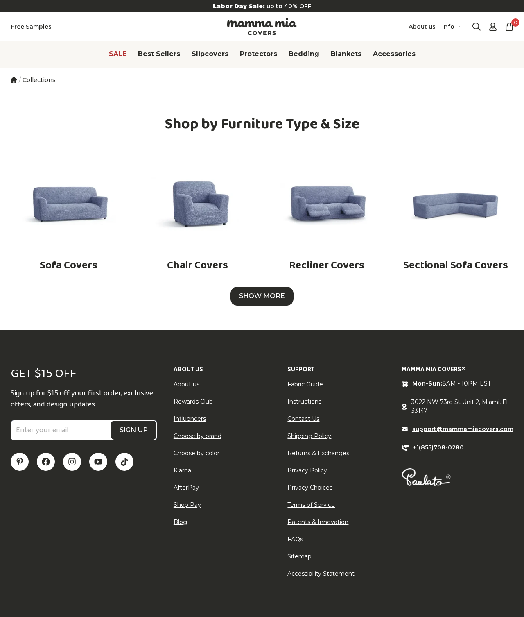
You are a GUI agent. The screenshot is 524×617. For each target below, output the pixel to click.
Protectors (258, 54)
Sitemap (299, 556)
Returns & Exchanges (318, 453)
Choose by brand (197, 436)
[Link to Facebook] (46, 462)
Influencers (190, 418)
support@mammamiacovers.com (462, 429)
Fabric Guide (305, 384)
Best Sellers (159, 54)
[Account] (493, 27)
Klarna (182, 470)
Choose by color (196, 453)
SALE (117, 54)
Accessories (394, 54)
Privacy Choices (309, 487)
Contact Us (303, 418)
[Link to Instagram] (72, 462)
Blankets (346, 54)
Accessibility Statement (321, 573)
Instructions (304, 401)
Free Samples (31, 26)
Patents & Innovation (317, 522)
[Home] (14, 80)
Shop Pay (187, 504)
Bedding (304, 54)
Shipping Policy (309, 436)
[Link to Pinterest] (20, 462)
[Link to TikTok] (124, 462)
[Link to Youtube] (98, 462)
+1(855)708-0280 (438, 447)
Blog (180, 522)
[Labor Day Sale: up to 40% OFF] (262, 6)
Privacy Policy (307, 470)
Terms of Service (311, 504)
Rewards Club (193, 401)
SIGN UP (134, 430)
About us (422, 26)
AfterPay (186, 487)
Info (448, 26)
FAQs (295, 539)
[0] (509, 27)
